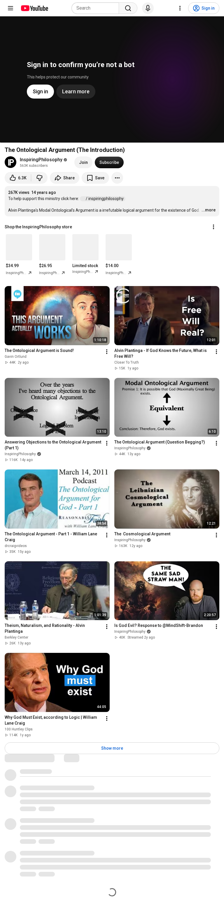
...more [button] (209, 210)
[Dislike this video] (39, 178)
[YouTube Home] (34, 8)
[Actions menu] (213, 227)
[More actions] (117, 178)
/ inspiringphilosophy (105, 198)
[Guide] (10, 8)
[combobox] (97, 8)
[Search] (128, 8)
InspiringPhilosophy (41, 159)
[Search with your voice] (148, 8)
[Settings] (179, 8)
